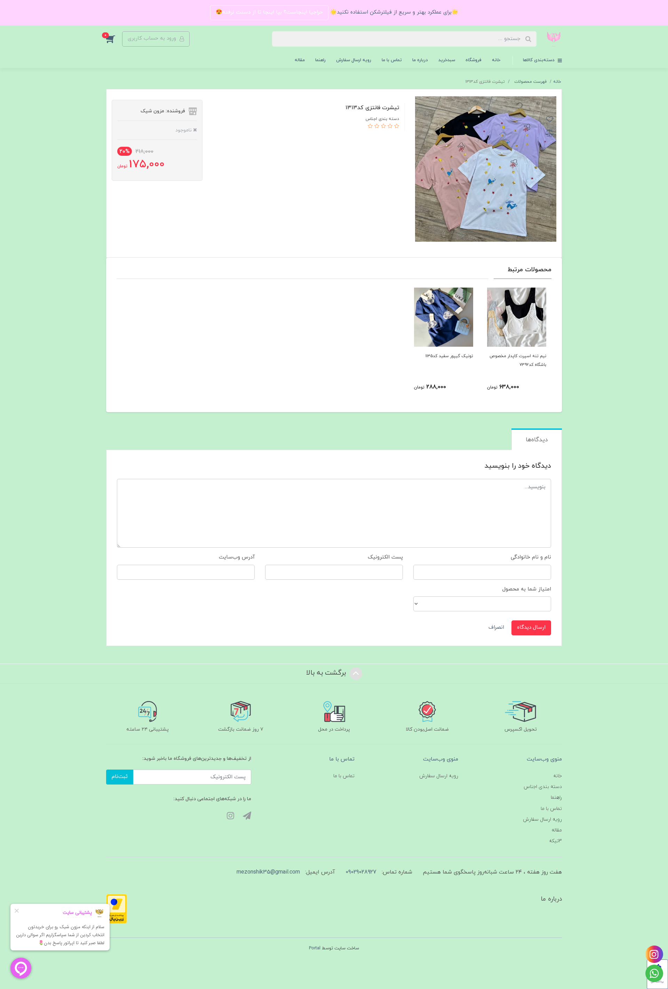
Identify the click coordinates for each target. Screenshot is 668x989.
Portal (314, 948)
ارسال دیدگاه (531, 627)
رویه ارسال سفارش (353, 60)
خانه (496, 60)
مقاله (300, 60)
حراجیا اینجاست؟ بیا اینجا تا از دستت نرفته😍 (269, 12)
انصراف (496, 627)
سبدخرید (446, 60)
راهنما (320, 60)
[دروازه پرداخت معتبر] (116, 908)
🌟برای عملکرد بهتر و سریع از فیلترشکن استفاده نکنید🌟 (393, 12)
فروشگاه (474, 60)
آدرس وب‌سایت (237, 557)
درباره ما (420, 60)
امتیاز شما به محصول (526, 589)
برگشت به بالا (327, 673)
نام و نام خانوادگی (531, 557)
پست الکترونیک (385, 557)
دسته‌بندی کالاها (539, 60)
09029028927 (360, 872)
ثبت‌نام (120, 776)
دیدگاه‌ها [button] (537, 440)
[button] (114, 39)
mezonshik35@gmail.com (268, 872)
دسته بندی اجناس (543, 786)
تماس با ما (392, 60)
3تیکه (555, 841)
